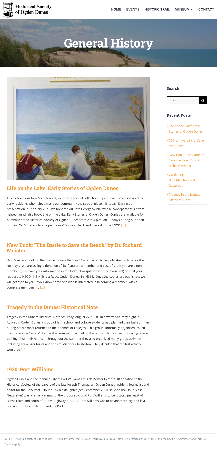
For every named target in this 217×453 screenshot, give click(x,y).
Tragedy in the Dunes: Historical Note (52, 307)
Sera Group (109, 438)
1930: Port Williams (30, 369)
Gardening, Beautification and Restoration (182, 180)
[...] (123, 225)
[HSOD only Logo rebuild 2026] (27, 3)
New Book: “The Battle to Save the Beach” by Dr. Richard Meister (74, 248)
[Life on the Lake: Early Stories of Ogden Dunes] (78, 129)
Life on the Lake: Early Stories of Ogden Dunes (73, 129)
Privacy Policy (183, 438)
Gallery (83, 129)
